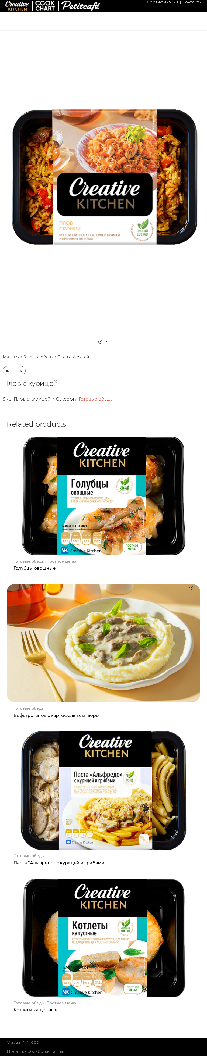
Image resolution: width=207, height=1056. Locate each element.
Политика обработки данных (36, 1051)
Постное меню (61, 561)
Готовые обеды (38, 357)
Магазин (11, 357)
